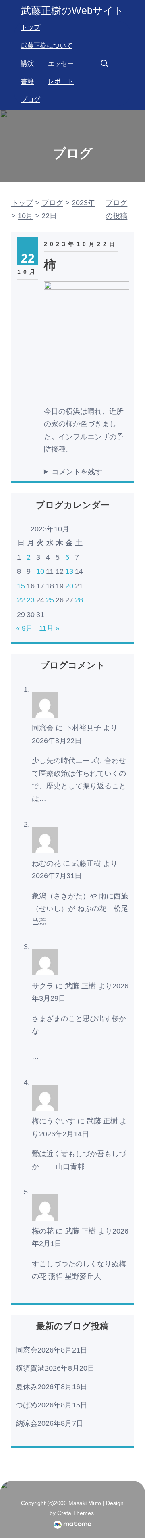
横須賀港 (30, 1368)
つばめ (26, 1405)
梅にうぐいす (53, 1121)
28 (79, 600)
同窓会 (43, 728)
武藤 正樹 (80, 986)
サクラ (43, 986)
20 (69, 586)
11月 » (49, 628)
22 (21, 600)
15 (21, 586)
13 (69, 571)
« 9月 (24, 628)
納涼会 (26, 1423)
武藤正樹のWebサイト (72, 10)
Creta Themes (75, 1513)
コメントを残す (77, 472)
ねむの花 (46, 863)
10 (40, 571)
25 (50, 600)
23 (31, 600)
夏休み (26, 1387)
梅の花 (43, 1231)
